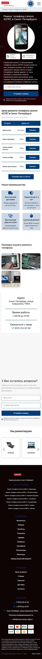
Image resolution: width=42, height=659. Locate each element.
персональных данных (20, 100)
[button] (4, 449)
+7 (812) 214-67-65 (21, 328)
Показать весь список (21, 177)
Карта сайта (36, 654)
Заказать (32, 130)
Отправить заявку (21, 94)
